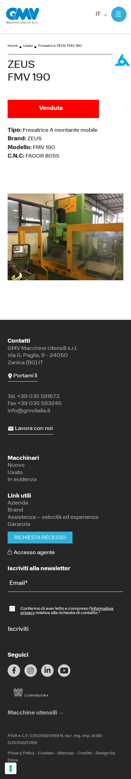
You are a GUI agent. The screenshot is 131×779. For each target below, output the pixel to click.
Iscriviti (18, 629)
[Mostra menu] (118, 14)
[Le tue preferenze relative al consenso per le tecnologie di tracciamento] (10, 768)
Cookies (46, 753)
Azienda (18, 503)
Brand (15, 510)
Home (13, 46)
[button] (35, 713)
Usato (28, 46)
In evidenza (22, 480)
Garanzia (19, 524)
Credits (85, 753)
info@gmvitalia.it (29, 411)
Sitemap (65, 753)
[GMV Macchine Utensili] (23, 16)
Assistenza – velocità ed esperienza (53, 517)
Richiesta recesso (40, 537)
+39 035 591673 (38, 397)
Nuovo (16, 465)
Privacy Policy (21, 753)
